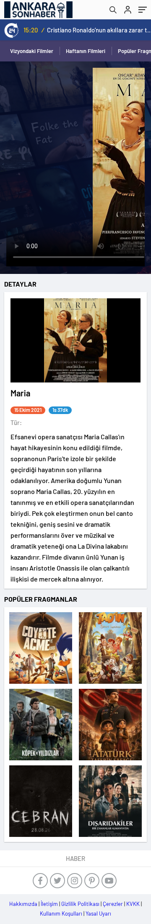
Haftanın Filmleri (85, 51)
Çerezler (113, 903)
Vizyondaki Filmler (31, 51)
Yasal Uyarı (98, 913)
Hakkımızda (23, 903)
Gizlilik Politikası (80, 903)
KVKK (133, 903)
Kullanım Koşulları (61, 913)
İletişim (49, 903)
